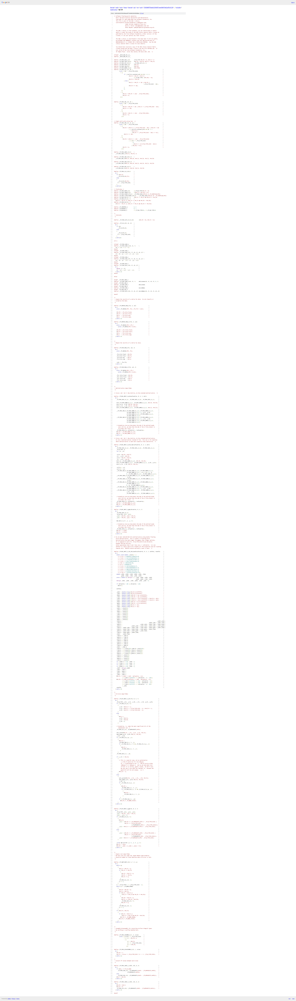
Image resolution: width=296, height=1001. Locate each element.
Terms (17, 998)
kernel (112, 7)
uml (141, 7)
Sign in (292, 2)
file (142, 13)
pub (117, 7)
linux (125, 7)
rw (138, 7)
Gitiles (9, 998)
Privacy (13, 998)
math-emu (113, 10)
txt (289, 998)
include (178, 7)
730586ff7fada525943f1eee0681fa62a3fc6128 (158, 7)
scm (121, 7)
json (293, 998)
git (135, 7)
